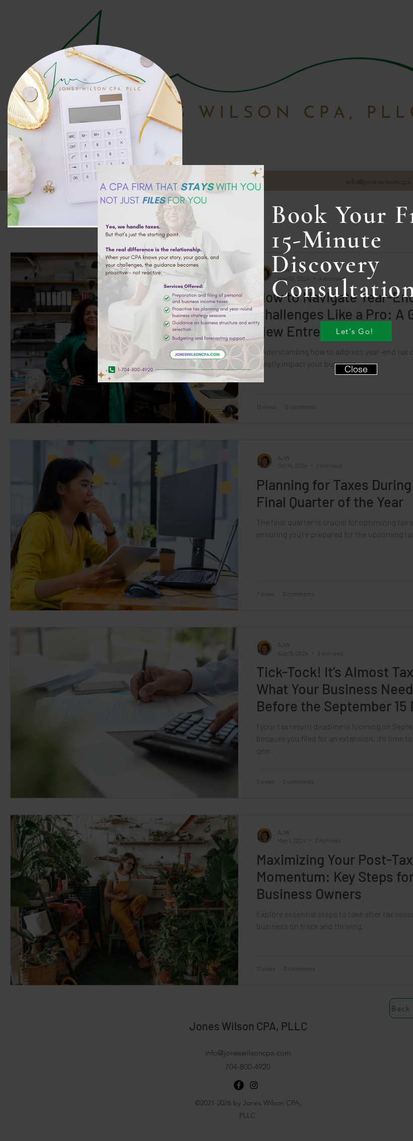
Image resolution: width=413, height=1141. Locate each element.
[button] (356, 369)
